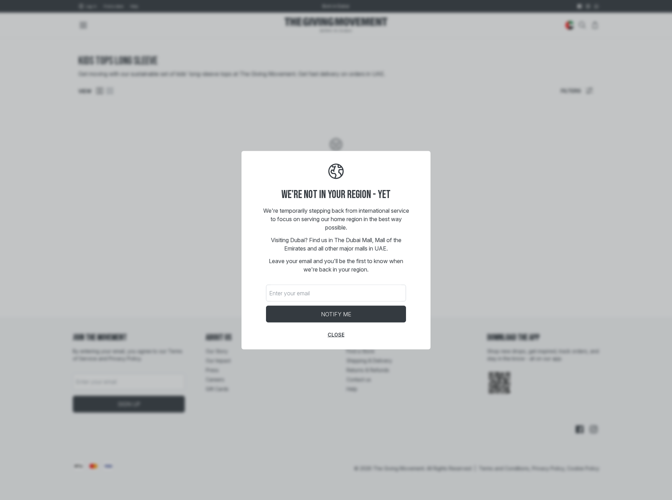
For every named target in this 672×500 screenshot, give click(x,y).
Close (336, 334)
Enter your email (289, 292)
